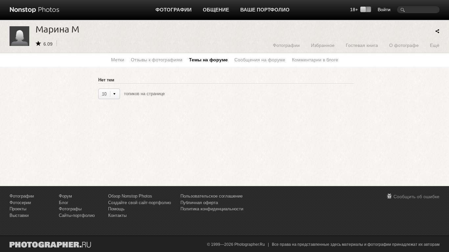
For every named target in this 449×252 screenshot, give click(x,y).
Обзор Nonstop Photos (130, 196)
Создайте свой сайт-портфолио (139, 202)
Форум (65, 196)
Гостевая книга (362, 45)
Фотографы (70, 208)
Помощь (116, 208)
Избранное (323, 45)
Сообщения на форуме (259, 59)
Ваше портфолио (265, 9)
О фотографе (404, 45)
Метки (117, 59)
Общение (216, 9)
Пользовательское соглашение (211, 196)
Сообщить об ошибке (416, 196)
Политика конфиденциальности (211, 208)
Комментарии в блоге (315, 59)
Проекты (18, 208)
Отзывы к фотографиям (156, 59)
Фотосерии (20, 202)
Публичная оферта (199, 202)
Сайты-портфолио (77, 215)
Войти (384, 9)
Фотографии (173, 9)
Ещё (434, 45)
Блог (63, 202)
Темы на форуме (208, 59)
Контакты (117, 215)
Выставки (19, 215)
